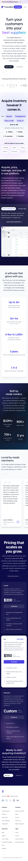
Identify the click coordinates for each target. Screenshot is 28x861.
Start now (7, 775)
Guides (3, 835)
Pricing (17, 817)
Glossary (4, 848)
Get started (19, 66)
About (16, 814)
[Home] (7, 7)
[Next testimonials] (7, 474)
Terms (16, 832)
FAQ (3, 845)
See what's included (13, 576)
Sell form (4, 814)
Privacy (17, 835)
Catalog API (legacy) (7, 842)
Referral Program (19, 823)
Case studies (5, 839)
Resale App (5, 817)
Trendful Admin (6, 811)
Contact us (14, 717)
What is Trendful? (19, 811)
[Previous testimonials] (3, 474)
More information (19, 842)
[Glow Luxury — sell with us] (15, 85)
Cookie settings (19, 839)
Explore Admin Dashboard (14, 221)
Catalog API (5, 823)
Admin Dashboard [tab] (8, 209)
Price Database (6, 820)
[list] (14, 503)
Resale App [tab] (22, 209)
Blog (3, 832)
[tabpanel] (14, 234)
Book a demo (9, 66)
